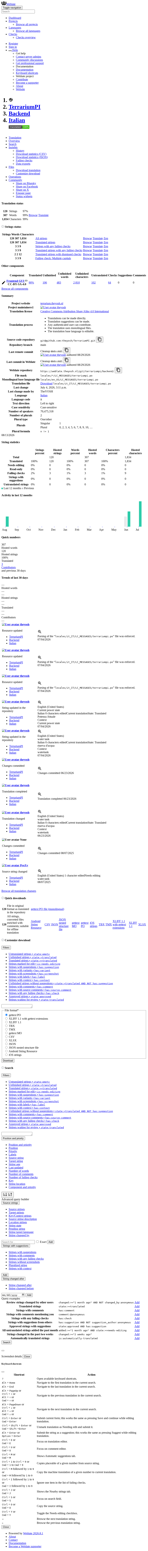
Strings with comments (22, 1255)
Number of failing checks (23, 1177)
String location (17, 1183)
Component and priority (22, 1187)
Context (42, 719)
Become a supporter (27, 82)
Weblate (11, 4)
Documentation (24, 69)
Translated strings (45, 242)
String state (15, 1225)
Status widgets (24, 196)
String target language (21, 1232)
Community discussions (29, 59)
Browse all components (14, 288)
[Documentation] (2, 226)
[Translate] (3, 283)
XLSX (142, 924)
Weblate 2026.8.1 (33, 1533)
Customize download (28, 173)
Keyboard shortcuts (27, 72)
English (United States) (51, 706)
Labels (12, 1154)
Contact (13, 1539)
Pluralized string (18, 1265)
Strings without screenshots (24, 1261)
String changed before (21, 1288)
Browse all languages (28, 30)
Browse (33, 215)
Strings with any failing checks (52, 246)
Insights (13, 147)
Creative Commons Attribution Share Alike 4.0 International (74, 311)
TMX (108, 924)
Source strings (17, 1209)
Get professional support (30, 63)
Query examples (10, 1298)
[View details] (40, 632)
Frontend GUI (15, 280)
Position (13, 1148)
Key (11, 1180)
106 (45, 282)
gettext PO (15, 1015)
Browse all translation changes (18, 890)
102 (93, 282)
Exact (43, 1241)
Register (13, 43)
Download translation (28, 170)
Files (11, 166)
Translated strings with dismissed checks (58, 254)
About (19, 86)
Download (46, 383)
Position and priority (20, 1144)
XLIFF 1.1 (15, 1022)
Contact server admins (28, 56)
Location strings (18, 1222)
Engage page (23, 193)
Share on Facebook (27, 186)
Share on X (22, 189)
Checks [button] (13, 34)
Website (20, 89)
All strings (41, 238)
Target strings (16, 1212)
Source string (16, 1157)
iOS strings (93, 924)
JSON (54, 924)
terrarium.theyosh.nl (51, 303)
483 (59, 282)
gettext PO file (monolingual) (47, 909)
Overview (14, 140)
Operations (15, 176)
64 (109, 282)
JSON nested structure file (64, 924)
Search (12, 144)
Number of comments (21, 1174)
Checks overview (26, 37)
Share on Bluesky (26, 183)
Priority (13, 1151)
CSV (47, 924)
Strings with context (20, 1268)
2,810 (76, 282)
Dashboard (15, 17)
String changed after (20, 1285)
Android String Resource (36, 924)
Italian (17, 120)
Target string (16, 1161)
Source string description (23, 1219)
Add (51, 1242)
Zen (106, 238)
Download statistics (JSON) (32, 157)
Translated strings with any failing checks (58, 250)
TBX (102, 924)
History (20, 150)
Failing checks (24, 160)
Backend (19, 113)
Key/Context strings (20, 1215)
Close (27, 1356)
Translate (43, 215)
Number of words (19, 1170)
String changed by (19, 1235)
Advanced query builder (15, 1199)
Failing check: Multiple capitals (53, 258)
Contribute (22, 79)
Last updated (16, 1167)
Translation (15, 137)
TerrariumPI (24, 106)
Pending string (17, 1228)
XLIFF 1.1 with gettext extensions (119, 924)
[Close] (2, 1350)
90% (31, 282)
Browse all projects (27, 24)
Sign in (13, 46)
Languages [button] (15, 27)
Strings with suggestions (22, 1252)
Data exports (23, 163)
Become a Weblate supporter (25, 1546)
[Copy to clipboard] (99, 340)
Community (15, 180)
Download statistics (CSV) (31, 153)
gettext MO (75, 924)
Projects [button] (13, 21)
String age (14, 1164)
